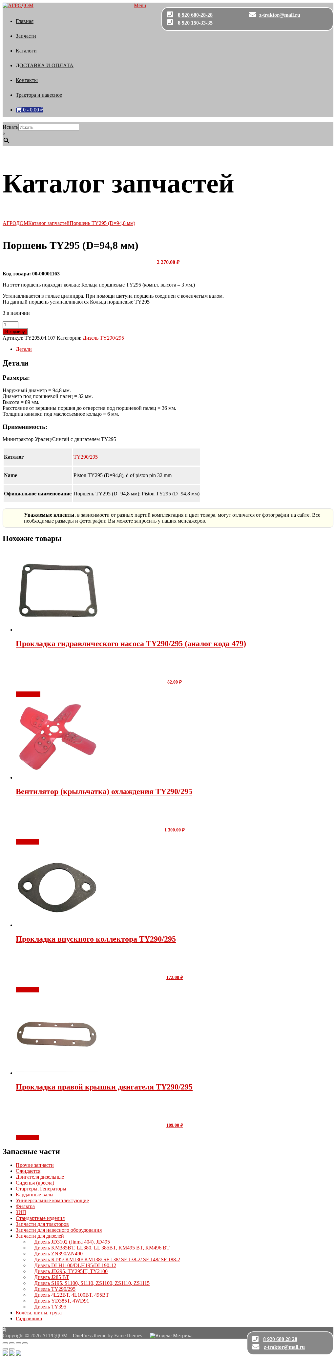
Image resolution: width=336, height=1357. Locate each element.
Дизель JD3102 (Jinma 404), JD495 (72, 1242)
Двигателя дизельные (40, 1177)
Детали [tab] (24, 349)
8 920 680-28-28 (195, 15)
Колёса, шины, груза (39, 1312)
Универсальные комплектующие (52, 1200)
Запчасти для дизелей (40, 1236)
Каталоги (26, 50)
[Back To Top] (4, 1329)
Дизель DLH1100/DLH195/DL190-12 (75, 1265)
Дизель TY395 (50, 1306)
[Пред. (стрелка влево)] (5, 1349)
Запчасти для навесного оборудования (59, 1230)
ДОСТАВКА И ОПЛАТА (45, 65)
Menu (140, 5)
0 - (32, 109)
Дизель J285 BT (51, 1277)
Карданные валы (34, 1194)
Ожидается (28, 1171)
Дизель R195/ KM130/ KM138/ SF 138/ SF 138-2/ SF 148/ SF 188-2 (107, 1259)
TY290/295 (86, 457)
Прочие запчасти (35, 1165)
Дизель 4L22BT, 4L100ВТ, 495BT (71, 1295)
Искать (10, 127)
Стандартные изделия (40, 1218)
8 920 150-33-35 (195, 23)
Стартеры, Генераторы (41, 1188)
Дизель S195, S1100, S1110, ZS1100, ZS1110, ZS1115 (92, 1283)
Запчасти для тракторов (42, 1224)
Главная (24, 21)
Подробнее (28, 694)
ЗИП (21, 1212)
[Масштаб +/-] (5, 1343)
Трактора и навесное (39, 95)
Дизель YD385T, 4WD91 (61, 1301)
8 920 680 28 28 (280, 1339)
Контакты (27, 80)
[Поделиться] (18, 1343)
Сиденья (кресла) (35, 1183)
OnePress (83, 1335)
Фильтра (25, 1206)
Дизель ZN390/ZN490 (58, 1253)
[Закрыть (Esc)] (25, 1343)
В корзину (15, 331)
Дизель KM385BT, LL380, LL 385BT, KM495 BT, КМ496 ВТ (102, 1247)
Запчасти (26, 36)
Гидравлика (29, 1318)
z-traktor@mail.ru (279, 15)
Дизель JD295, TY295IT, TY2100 (71, 1271)
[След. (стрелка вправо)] (11, 1349)
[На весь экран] (11, 1343)
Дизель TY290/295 (103, 338)
